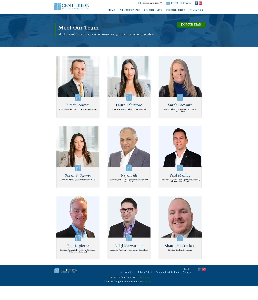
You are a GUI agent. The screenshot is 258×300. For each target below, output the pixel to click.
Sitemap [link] (187, 272)
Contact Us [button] (196, 10)
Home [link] (111, 10)
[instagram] (200, 3)
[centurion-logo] (65, 271)
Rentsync (148, 282)
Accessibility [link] (126, 272)
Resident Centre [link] (175, 10)
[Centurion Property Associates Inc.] (71, 6)
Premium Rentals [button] (129, 10)
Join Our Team (191, 24)
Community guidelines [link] (167, 272)
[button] (139, 3)
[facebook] (196, 3)
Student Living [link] (153, 10)
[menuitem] (111, 10)
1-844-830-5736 (181, 3)
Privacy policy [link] (145, 272)
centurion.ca (143, 277)
